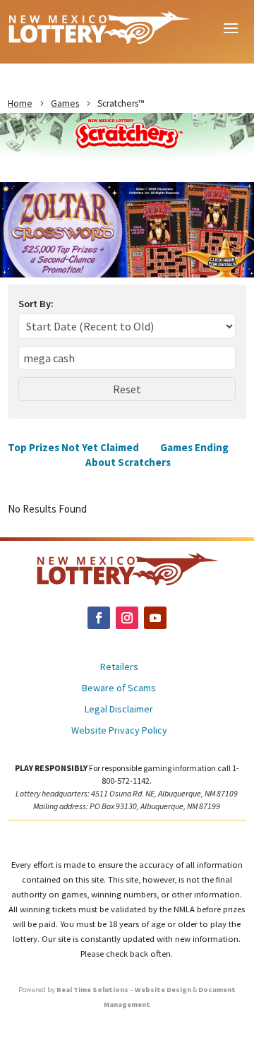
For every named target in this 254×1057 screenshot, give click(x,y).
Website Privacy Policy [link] (119, 730)
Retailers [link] (119, 667)
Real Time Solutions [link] (92, 989)
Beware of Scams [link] (119, 688)
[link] (99, 27)
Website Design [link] (163, 989)
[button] (230, 27)
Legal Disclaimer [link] (119, 709)
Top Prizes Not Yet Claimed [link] (73, 447)
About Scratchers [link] (128, 462)
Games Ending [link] (194, 447)
